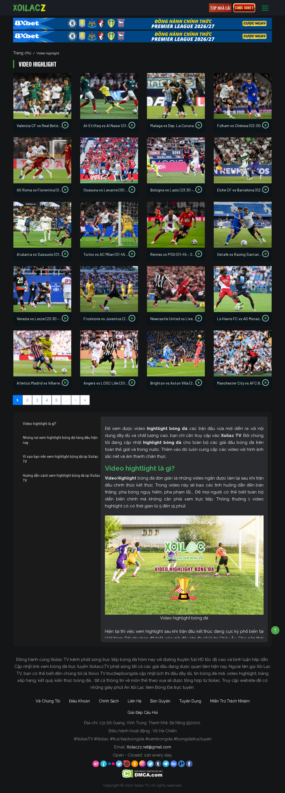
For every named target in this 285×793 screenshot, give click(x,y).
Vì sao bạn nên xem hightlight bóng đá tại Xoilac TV (60, 459)
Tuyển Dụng (190, 701)
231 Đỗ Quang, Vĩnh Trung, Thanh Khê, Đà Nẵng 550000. (150, 723)
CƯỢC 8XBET (244, 7)
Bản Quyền (160, 701)
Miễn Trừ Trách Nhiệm (230, 701)
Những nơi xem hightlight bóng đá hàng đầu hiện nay (60, 440)
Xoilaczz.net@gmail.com (149, 747)
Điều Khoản (79, 701)
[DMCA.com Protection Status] (142, 773)
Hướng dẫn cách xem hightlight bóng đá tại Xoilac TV (61, 478)
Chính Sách (109, 701)
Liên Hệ (134, 701)
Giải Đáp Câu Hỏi (142, 712)
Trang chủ (22, 53)
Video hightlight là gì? (39, 423)
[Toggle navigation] (265, 8)
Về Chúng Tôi (48, 701)
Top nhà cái (220, 8)
